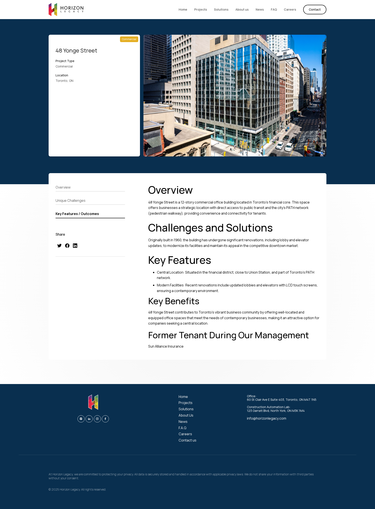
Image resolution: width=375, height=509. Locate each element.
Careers (290, 9)
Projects (200, 9)
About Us (186, 415)
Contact (315, 9)
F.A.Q (182, 428)
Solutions (221, 9)
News (260, 9)
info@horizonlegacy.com (266, 418)
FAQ (274, 9)
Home (183, 9)
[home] (66, 9)
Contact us (187, 440)
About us (242, 9)
